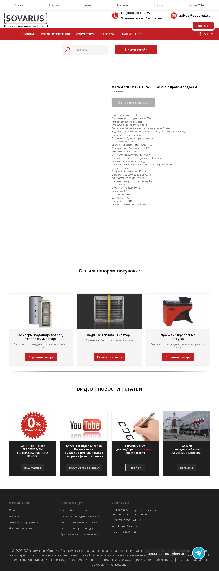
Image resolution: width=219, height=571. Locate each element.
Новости (158, 5)
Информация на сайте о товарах (79, 522)
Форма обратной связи (73, 510)
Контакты (122, 5)
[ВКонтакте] (206, 34)
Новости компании (20, 528)
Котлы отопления (55, 34)
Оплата (19, 5)
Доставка (54, 5)
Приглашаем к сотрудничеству (79, 534)
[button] (32, 451)
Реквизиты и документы (23, 522)
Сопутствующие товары (95, 34)
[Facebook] (200, 34)
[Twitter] (212, 34)
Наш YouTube (196, 5)
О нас (88, 5)
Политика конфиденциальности (79, 516)
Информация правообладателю (79, 528)
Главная (28, 34)
